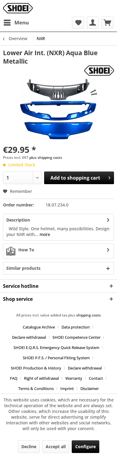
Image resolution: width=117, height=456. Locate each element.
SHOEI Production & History (36, 368)
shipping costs (88, 315)
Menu (21, 22)
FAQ (13, 378)
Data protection (76, 327)
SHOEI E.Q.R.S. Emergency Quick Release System (56, 347)
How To (26, 250)
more (44, 234)
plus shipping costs (45, 157)
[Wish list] (78, 23)
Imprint (67, 388)
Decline (28, 446)
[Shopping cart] (107, 23)
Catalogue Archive (39, 327)
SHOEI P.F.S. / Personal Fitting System (56, 357)
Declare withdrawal (29, 337)
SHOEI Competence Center (76, 337)
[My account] (93, 23)
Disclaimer (89, 388)
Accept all (56, 446)
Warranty (73, 378)
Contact (96, 378)
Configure (85, 446)
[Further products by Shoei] (99, 70)
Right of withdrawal (41, 378)
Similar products (23, 268)
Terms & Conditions (36, 388)
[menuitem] (16, 23)
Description (18, 220)
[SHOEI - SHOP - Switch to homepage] (18, 8)
